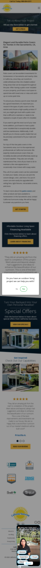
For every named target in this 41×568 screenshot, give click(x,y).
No (17, 289)
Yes (23, 289)
